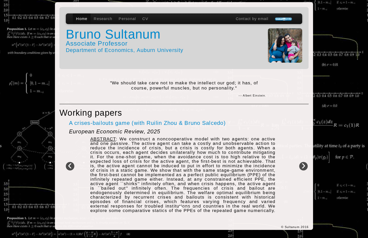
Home (81, 19)
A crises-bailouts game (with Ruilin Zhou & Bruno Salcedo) (147, 123)
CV (145, 19)
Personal (127, 19)
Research (103, 19)
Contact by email (252, 19)
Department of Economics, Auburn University (124, 50)
